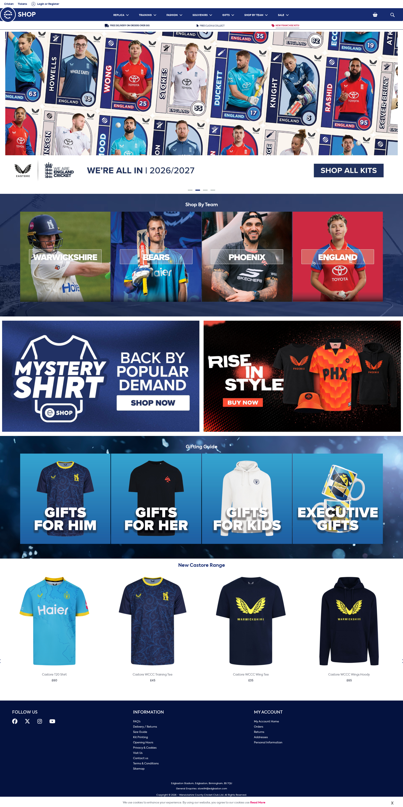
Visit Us (138, 753)
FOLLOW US (25, 712)
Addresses (261, 737)
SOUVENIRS (202, 9)
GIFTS (228, 9)
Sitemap (139, 768)
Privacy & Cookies (145, 747)
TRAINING (148, 9)
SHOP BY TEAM (256, 9)
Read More (257, 802)
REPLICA (121, 9)
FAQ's (136, 721)
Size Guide (140, 732)
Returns (259, 732)
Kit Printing (140, 737)
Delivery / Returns (145, 726)
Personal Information (268, 742)
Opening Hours (143, 742)
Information (148, 712)
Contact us (140, 758)
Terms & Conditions (146, 763)
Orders (258, 726)
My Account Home (266, 721)
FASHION (175, 9)
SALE (284, 9)
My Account (268, 712)
